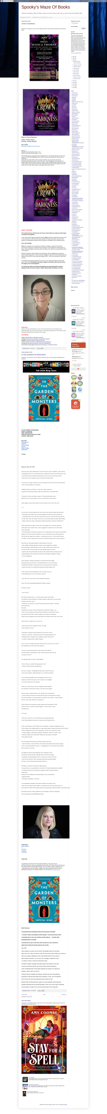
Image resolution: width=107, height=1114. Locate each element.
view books (83, 317)
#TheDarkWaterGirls (76, 242)
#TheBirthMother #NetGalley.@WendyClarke (77, 235)
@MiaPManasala (75, 138)
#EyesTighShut (75, 193)
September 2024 (76, 65)
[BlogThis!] (38, 348)
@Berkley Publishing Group (77, 101)
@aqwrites (74, 97)
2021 (73, 84)
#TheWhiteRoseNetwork (77, 262)
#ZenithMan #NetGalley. (77, 276)
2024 (73, 59)
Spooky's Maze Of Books (45, 7)
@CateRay (74, 104)
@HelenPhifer (75, 124)
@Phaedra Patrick (75, 149)
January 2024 (76, 78)
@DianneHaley (75, 110)
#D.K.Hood (74, 187)
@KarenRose (75, 129)
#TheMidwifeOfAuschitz (76, 256)
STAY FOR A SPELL (26, 1000)
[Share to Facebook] (41, 348)
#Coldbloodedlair (75, 183)
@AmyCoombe (75, 94)
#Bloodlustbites (75, 177)
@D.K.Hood (74, 107)
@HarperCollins (75, 122)
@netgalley (74, 144)
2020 (73, 85)
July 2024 (75, 68)
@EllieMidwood (75, 113)
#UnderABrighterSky (76, 268)
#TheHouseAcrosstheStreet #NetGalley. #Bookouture (77, 252)
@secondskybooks (76, 154)
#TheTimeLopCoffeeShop (77, 261)
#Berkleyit (74, 171)
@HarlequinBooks (75, 121)
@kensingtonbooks (76, 132)
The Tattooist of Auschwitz (33, 1084)
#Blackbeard (74, 174)
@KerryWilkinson (75, 134)
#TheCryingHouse (75, 239)
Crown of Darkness (28, 24)
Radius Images (56, 1104)
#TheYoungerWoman (76, 267)
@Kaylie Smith (75, 131)
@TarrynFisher (75, 160)
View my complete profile (76, 53)
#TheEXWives (75, 245)
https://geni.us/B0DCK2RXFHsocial (30, 146)
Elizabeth (77, 309)
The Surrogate (31, 1077)
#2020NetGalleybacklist (77, 163)
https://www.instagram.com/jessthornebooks (38, 339)
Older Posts (64, 994)
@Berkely (74, 98)
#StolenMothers (75, 231)
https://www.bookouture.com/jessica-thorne (46, 344)
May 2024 (75, 71)
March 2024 (75, 75)
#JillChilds (74, 214)
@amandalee (75, 92)
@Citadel (74, 106)
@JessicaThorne (75, 126)
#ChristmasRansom (76, 181)
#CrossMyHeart (75, 184)
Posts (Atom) (29, 996)
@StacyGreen (75, 157)
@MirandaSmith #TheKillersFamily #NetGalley (78, 142)
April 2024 (75, 73)
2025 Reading (75, 23)
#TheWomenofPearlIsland (77, 264)
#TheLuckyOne (75, 255)
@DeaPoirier (74, 109)
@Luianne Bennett (76, 135)
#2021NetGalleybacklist (77, 166)
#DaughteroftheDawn (76, 189)
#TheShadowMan (75, 259)
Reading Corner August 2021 (78, 281)
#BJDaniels (74, 173)
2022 (73, 82)
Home (44, 994)
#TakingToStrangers (76, 233)
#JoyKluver (74, 215)
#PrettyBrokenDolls (76, 225)
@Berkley (74, 100)
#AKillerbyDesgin (75, 167)
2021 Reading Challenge (78, 331)
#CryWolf (74, 186)
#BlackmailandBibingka (77, 176)
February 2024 (76, 76)
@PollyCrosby (75, 151)
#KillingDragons (75, 217)
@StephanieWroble (76, 158)
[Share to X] (40, 348)
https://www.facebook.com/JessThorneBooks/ (39, 343)
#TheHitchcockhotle (76, 249)
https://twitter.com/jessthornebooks (34, 337)
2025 (73, 58)
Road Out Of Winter (76, 283)
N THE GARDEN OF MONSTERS (33, 355)
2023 (73, 80)
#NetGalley (74, 222)
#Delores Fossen (75, 190)
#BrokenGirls (74, 180)
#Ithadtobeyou (75, 212)
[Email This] (37, 348)
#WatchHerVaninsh (76, 271)
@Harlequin (74, 119)
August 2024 (76, 66)
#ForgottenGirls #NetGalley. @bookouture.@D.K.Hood (77, 199)
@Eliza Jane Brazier (76, 112)
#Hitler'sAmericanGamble (77, 209)
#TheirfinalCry (75, 253)
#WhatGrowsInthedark (76, 273)
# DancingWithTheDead (77, 161)
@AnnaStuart (74, 95)
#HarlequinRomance (76, 206)
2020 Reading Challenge (78, 319)
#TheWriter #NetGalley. (76, 265)
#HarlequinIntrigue (76, 205)
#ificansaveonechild (76, 211)
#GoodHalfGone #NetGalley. (77, 200)
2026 (73, 56)
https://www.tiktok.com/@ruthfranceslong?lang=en (38, 341)
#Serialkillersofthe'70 (76, 228)
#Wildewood (74, 274)
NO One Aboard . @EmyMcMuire (78, 280)
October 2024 (76, 61)
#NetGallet (74, 221)
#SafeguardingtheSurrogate (77, 227)
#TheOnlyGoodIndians (76, 258)
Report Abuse (74, 287)
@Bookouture (75, 103)
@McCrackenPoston (76, 137)
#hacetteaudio (75, 202)
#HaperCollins (75, 203)
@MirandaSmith (75, 140)
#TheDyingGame (75, 244)
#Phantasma (74, 224)
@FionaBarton (75, 115)
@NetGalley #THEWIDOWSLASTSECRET (78, 146)
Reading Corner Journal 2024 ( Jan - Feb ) (42, 17)
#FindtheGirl (74, 195)
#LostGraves (74, 218)
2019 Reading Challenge (78, 307)
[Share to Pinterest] (43, 348)
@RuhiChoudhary (75, 152)
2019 (73, 87)
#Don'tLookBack (75, 192)
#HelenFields (74, 208)
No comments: (32, 348)
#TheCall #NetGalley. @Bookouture (76, 238)
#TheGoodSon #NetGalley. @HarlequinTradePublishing (77, 248)
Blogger (65, 1104)
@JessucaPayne (75, 128)
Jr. (72, 278)
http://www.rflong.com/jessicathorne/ (35, 340)
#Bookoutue (74, 179)
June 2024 (75, 70)
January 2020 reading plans (32, 1091)
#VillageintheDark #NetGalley (78, 270)
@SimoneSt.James (76, 155)
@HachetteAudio (75, 118)
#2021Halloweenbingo (76, 164)
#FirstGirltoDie (75, 196)
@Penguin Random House (77, 148)
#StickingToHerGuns (76, 230)
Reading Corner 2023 (25, 17)
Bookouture (74, 277)
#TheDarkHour (75, 241)
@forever (74, 116)
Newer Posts (24, 994)
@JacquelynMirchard (76, 125)
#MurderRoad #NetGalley (77, 219)
